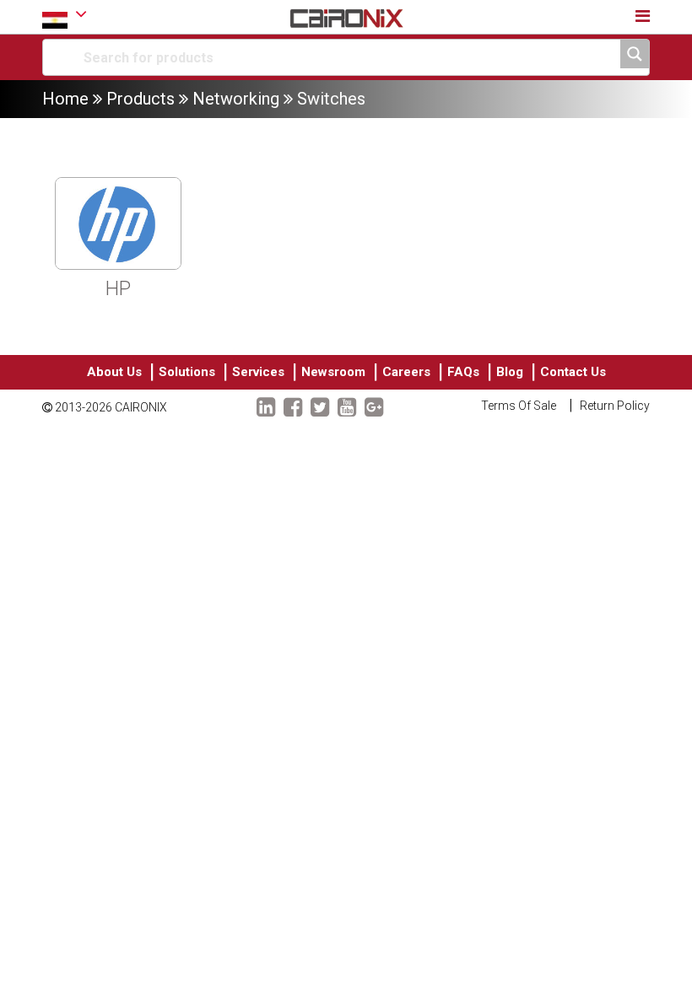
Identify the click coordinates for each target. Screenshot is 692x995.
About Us (114, 371)
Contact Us (573, 371)
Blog (509, 371)
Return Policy (615, 405)
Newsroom (333, 371)
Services (258, 371)
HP (118, 288)
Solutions (187, 371)
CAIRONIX (141, 407)
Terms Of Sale (518, 405)
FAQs (463, 371)
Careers (406, 371)
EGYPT (64, 17)
